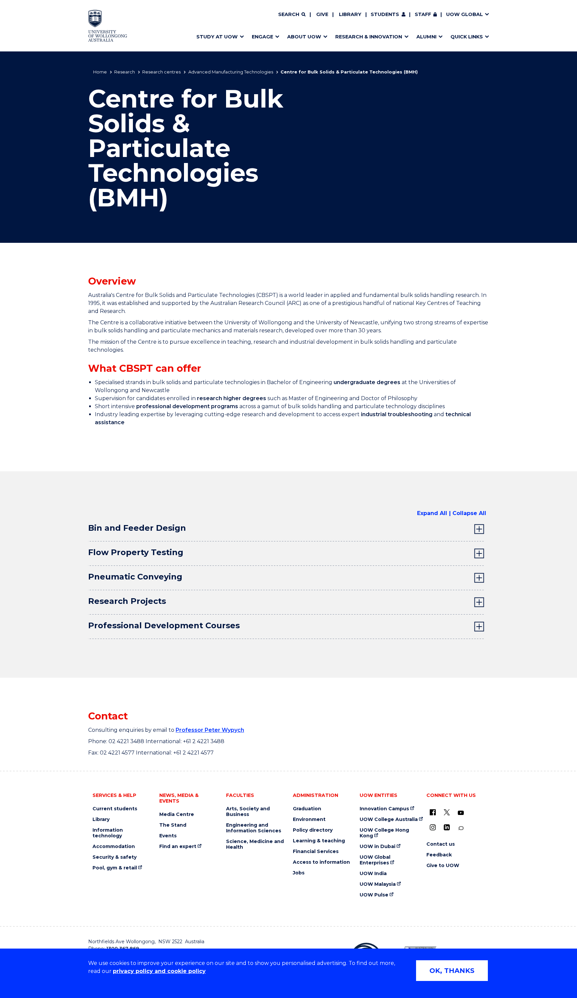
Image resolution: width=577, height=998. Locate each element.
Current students (114, 809)
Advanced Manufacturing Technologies (230, 71)
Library (350, 14)
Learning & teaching (319, 841)
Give (322, 14)
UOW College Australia (389, 819)
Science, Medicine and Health (255, 844)
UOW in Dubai (377, 846)
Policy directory (313, 830)
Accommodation (113, 846)
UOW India (373, 873)
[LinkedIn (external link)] (446, 827)
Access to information (321, 862)
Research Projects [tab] (127, 601)
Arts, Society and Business (248, 811)
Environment (309, 819)
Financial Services (316, 851)
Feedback (439, 855)
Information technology (107, 833)
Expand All (432, 513)
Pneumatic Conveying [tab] (135, 576)
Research (124, 71)
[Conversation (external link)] (460, 828)
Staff (423, 14)
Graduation (307, 809)
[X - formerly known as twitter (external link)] (446, 812)
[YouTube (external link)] (460, 813)
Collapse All (469, 513)
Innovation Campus (384, 809)
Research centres (161, 71)
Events (168, 836)
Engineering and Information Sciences (253, 828)
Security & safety (114, 857)
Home (100, 71)
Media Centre (176, 814)
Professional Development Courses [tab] (164, 625)
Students (385, 14)
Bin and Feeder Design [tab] (137, 528)
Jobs (299, 873)
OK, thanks (451, 971)
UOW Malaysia (378, 884)
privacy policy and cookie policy (159, 971)
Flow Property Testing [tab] (135, 552)
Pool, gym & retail (114, 868)
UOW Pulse (374, 895)
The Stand (172, 825)
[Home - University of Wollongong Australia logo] (107, 26)
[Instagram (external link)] (432, 827)
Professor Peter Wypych (210, 730)
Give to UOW (442, 865)
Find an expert (177, 846)
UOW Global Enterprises (375, 860)
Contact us (440, 844)
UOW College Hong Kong (384, 833)
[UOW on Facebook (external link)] (432, 812)
